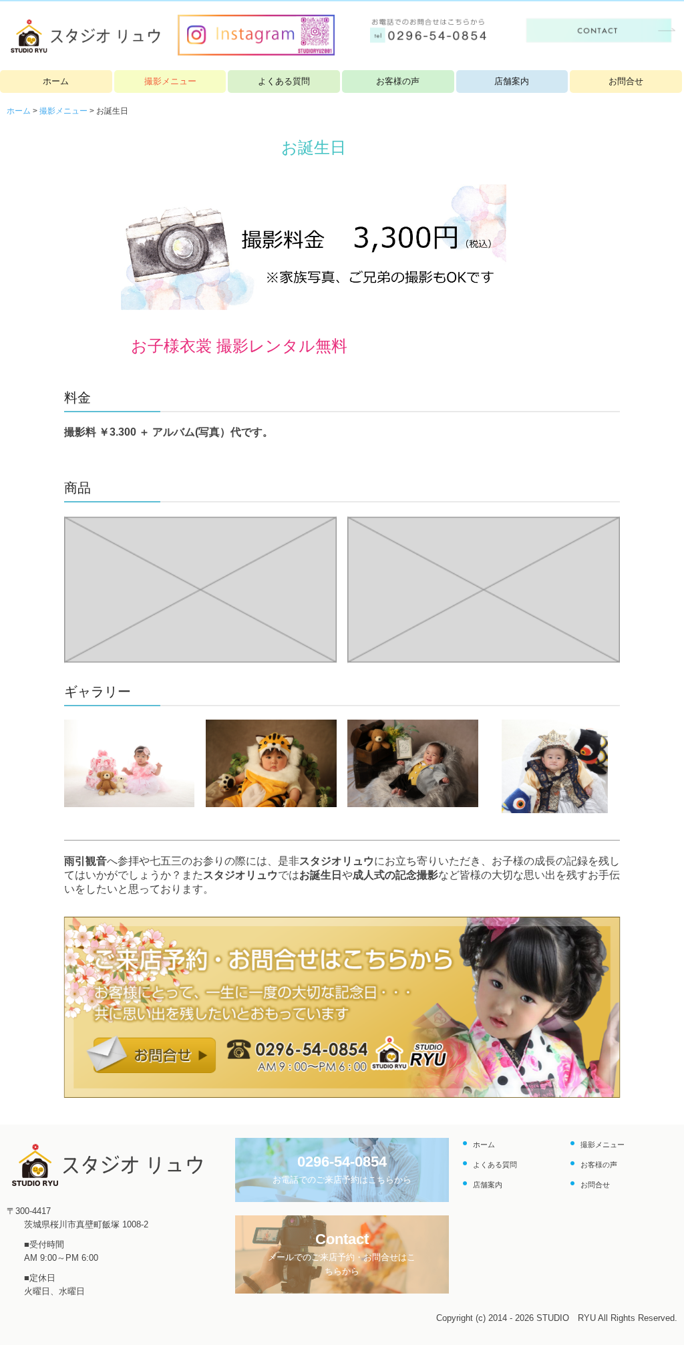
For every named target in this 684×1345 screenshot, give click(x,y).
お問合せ (626, 81)
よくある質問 (284, 81)
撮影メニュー (170, 81)
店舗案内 (511, 81)
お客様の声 (397, 81)
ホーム (56, 81)
